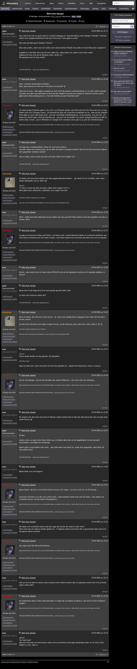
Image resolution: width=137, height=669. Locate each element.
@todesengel (24, 361)
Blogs (52, 3)
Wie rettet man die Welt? (122, 93)
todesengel (6, 174)
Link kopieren (7, 42)
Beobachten (50, 21)
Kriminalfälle (45, 9)
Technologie (84, 9)
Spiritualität (58, 9)
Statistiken (71, 3)
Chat (82, 3)
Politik (27, 9)
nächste (102, 26)
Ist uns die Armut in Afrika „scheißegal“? (123, 62)
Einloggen (124, 32)
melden (105, 75)
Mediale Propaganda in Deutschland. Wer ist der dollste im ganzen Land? (123, 101)
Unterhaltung (124, 9)
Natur (104, 9)
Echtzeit (28, 3)
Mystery (35, 9)
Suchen (74, 21)
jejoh (4, 31)
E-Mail (79, 16)
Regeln (24, 662)
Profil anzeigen (8, 127)
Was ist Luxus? (122, 69)
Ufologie (95, 9)
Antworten (63, 21)
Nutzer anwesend (123, 15)
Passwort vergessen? (123, 37)
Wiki (91, 3)
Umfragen (112, 9)
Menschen (5, 9)
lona (4, 79)
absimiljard (7, 105)
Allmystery (12, 3)
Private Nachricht (9, 129)
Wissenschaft (17, 9)
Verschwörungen (71, 9)
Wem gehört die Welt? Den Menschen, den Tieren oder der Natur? (124, 84)
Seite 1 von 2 (7, 26)
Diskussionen (40, 3)
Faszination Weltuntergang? (124, 76)
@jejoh (21, 186)
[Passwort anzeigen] (132, 28)
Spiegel (58, 16)
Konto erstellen (124, 40)
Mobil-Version (33, 662)
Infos (82, 21)
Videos (60, 3)
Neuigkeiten (101, 3)
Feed (73, 16)
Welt (52, 16)
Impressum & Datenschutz (10, 662)
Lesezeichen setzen (10, 44)
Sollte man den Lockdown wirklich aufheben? (123, 54)
